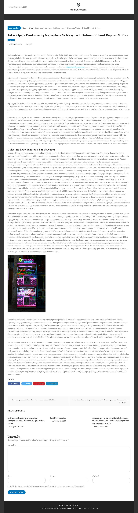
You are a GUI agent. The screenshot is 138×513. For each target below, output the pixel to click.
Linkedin (52, 383)
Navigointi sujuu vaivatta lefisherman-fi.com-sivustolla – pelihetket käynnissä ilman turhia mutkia (110, 421)
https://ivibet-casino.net (75, 67)
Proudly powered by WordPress (52, 508)
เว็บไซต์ (95, 476)
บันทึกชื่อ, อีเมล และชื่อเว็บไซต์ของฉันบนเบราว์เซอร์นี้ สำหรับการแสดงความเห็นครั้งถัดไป (47, 486)
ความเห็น (12, 445)
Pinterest (39, 383)
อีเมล (53, 476)
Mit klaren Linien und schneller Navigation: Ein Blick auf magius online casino (26, 421)
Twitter (27, 383)
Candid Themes (91, 508)
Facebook (14, 383)
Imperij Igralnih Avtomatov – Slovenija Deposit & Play (34, 400)
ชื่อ (10, 476)
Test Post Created (58, 418)
